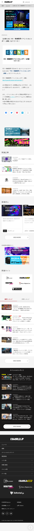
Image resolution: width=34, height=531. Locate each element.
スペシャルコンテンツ (8, 452)
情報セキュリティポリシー (8, 508)
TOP (3, 5)
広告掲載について (6, 505)
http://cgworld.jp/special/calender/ (12, 80)
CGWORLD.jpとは (6, 502)
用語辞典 (4, 456)
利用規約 (19, 502)
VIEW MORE (17, 237)
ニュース (8, 5)
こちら (12, 96)
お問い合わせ (20, 505)
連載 (3, 448)
